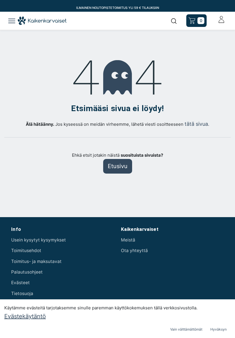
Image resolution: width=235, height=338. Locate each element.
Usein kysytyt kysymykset (38, 240)
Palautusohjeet (27, 272)
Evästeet (20, 282)
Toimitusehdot (26, 250)
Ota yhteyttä (134, 250)
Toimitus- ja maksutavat (36, 261)
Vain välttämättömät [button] (186, 329)
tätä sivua (196, 124)
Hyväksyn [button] (218, 329)
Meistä (128, 240)
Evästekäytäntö (25, 316)
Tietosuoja (22, 293)
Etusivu (118, 166)
